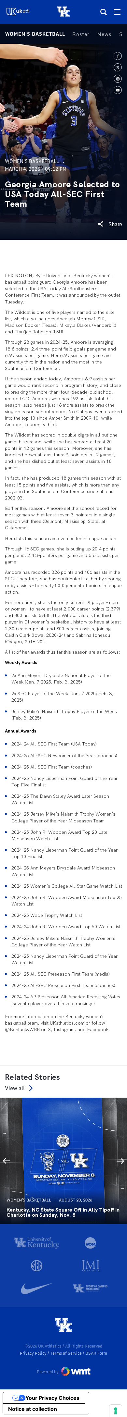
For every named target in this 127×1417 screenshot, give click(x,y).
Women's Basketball (35, 34)
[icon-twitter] (118, 67)
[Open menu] (117, 12)
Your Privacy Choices (52, 1398)
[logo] (63, 1325)
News (104, 34)
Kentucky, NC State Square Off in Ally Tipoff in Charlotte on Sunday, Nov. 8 (63, 1212)
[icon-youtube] (118, 90)
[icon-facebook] (118, 56)
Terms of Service (66, 1353)
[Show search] (103, 12)
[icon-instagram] (118, 79)
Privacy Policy (34, 1353)
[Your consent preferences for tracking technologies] (115, 1411)
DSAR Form (96, 1353)
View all (15, 1088)
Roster (81, 34)
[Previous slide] (6, 1160)
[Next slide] (120, 1160)
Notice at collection (32, 1409)
